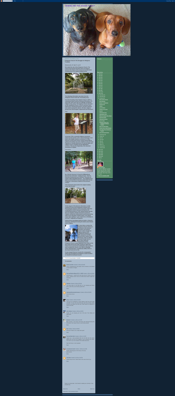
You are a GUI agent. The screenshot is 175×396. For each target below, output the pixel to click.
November (102, 96)
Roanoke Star (102, 104)
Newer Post (65, 388)
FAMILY (101, 106)
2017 (100, 88)
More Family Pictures (103, 99)
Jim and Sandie (102, 167)
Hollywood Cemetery (103, 119)
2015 (100, 91)
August (101, 136)
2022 (100, 80)
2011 (100, 153)
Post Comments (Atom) (73, 391)
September (102, 134)
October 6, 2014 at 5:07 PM (76, 319)
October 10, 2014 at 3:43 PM (77, 357)
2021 (100, 82)
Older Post (92, 388)
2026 (100, 74)
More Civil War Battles (103, 126)
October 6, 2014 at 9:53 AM (75, 299)
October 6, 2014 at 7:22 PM (80, 336)
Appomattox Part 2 (103, 114)
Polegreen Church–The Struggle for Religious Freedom (104, 123)
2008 (100, 157)
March (101, 144)
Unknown (68, 283)
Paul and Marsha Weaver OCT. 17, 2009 (74, 273)
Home (79, 388)
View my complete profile (103, 175)
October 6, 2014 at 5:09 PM (73, 328)
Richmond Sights (102, 117)
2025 (100, 75)
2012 (100, 151)
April (101, 142)
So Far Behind (102, 107)
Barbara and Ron (70, 264)
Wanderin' (68, 319)
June (101, 139)
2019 (100, 85)
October (101, 98)
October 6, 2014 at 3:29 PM (77, 311)
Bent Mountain (102, 101)
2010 (100, 154)
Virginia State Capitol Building (105, 128)
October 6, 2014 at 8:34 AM (79, 264)
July (101, 137)
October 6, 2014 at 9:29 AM (76, 283)
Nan (67, 328)
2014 (100, 93)
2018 (100, 87)
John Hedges (69, 311)
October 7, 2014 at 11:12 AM (81, 348)
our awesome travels (70, 348)
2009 (100, 156)
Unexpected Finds (103, 112)
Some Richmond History (104, 132)
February (101, 146)
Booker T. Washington (103, 102)
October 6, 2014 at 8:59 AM (88, 273)
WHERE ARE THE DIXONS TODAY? (80, 6)
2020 (100, 83)
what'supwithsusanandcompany (73, 292)
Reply (67, 269)
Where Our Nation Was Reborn (105, 115)
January (101, 147)
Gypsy (67, 299)
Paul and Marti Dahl (70, 336)
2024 (100, 77)
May (101, 141)
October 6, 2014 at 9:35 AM (85, 292)
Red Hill (101, 111)
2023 (100, 78)
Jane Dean (68, 357)
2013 (100, 149)
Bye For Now (102, 120)
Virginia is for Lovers (103, 109)
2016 (100, 90)
